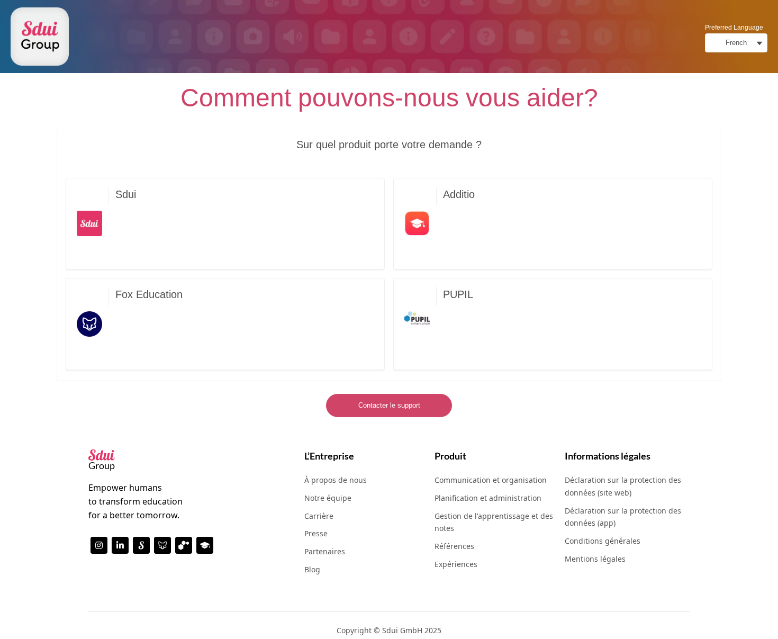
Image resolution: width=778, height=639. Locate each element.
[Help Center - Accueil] (40, 36)
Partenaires (324, 551)
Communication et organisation (491, 480)
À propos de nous (335, 480)
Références (454, 546)
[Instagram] (99, 545)
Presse (316, 533)
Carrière (318, 516)
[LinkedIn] (120, 545)
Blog (312, 569)
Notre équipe (327, 498)
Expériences (456, 564)
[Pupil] (183, 545)
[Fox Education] (162, 545)
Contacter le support (389, 405)
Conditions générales (602, 541)
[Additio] (204, 545)
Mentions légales (595, 559)
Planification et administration (488, 498)
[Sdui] (141, 545)
